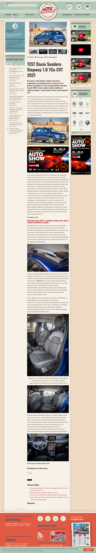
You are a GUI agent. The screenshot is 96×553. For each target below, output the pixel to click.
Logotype (21, 525)
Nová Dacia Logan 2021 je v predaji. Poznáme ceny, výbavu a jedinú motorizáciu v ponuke (47, 221)
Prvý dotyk (29, 14)
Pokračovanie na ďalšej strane (37, 468)
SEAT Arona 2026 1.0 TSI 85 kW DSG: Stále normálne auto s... (16, 77)
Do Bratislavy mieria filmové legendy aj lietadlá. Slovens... (15, 117)
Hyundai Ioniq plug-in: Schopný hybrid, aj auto (16, 123)
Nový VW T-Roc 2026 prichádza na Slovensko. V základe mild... (16, 109)
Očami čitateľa (10, 36)
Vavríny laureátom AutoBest (14, 102)
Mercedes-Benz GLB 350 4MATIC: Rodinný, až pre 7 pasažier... (16, 90)
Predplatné (79, 3)
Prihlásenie (87, 3)
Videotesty (17, 36)
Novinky (8, 14)
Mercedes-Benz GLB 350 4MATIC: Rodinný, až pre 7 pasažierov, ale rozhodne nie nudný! (81, 43)
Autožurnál (48, 11)
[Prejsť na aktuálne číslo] (81, 534)
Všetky (8, 34)
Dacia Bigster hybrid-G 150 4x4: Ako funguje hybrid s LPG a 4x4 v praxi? (81, 57)
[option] (48, 34)
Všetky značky (74, 132)
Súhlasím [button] (88, 549)
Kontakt (28, 525)
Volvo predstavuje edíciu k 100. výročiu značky (16, 97)
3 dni (15, 64)
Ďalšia (30, 473)
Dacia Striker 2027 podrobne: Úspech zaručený (44, 492)
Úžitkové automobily (82, 14)
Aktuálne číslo (69, 3)
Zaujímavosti (67, 14)
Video (15, 14)
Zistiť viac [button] (41, 550)
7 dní (21, 64)
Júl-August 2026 (77, 519)
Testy (21, 16)
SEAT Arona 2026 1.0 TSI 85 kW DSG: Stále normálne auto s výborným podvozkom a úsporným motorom (81, 71)
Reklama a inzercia (11, 525)
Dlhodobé (12, 34)
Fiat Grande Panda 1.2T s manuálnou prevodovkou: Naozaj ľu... (16, 69)
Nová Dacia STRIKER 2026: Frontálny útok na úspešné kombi (48, 495)
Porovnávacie (19, 34)
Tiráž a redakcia (25, 524)
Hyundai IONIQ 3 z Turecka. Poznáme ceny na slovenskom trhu (16, 130)
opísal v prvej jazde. (53, 83)
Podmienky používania (12, 524)
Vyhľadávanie (10, 3)
